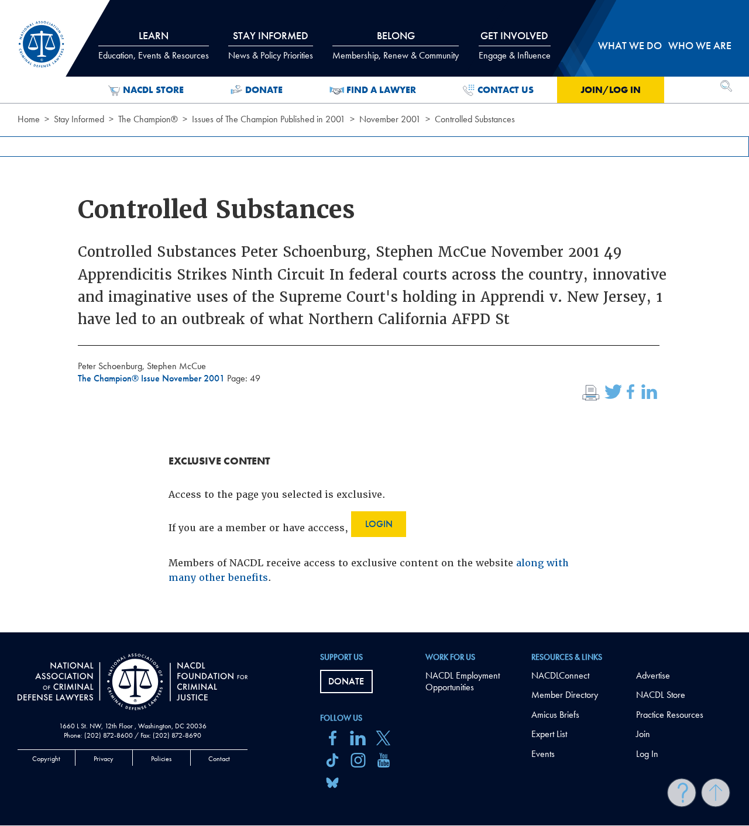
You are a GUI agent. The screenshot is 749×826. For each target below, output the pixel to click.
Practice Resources (669, 714)
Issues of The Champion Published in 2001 (268, 119)
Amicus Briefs (555, 714)
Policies (161, 758)
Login (379, 524)
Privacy (104, 758)
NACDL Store (153, 90)
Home (29, 119)
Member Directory (564, 695)
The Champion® (148, 119)
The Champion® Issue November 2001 (152, 378)
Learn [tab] (153, 45)
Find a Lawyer (381, 90)
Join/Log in (610, 90)
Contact (219, 758)
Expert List (549, 734)
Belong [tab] (395, 45)
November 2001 (390, 119)
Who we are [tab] (699, 45)
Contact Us (505, 90)
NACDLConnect (560, 675)
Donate (264, 90)
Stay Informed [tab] (270, 45)
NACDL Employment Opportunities (462, 681)
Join (643, 734)
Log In (647, 754)
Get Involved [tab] (515, 45)
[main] (374, 316)
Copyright (46, 758)
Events (543, 754)
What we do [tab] (630, 45)
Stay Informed (79, 119)
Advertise (653, 675)
